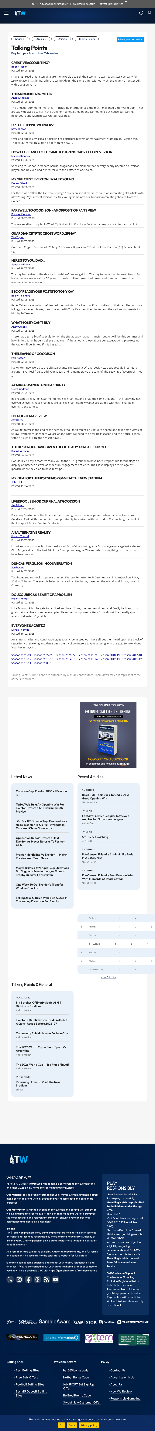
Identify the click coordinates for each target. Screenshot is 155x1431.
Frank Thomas (20, 598)
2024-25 (41, 39)
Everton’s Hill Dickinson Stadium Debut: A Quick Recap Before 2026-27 (42, 1021)
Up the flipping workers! (32, 125)
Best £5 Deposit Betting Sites (31, 1393)
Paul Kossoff (18, 358)
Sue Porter (17, 567)
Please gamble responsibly (54, 4)
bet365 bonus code (75, 1370)
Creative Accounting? (30, 63)
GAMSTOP (117, 1238)
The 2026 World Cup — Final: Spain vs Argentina (41, 1049)
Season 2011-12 (132, 659)
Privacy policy (89, 1425)
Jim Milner (17, 505)
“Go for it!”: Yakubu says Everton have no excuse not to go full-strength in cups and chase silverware (41, 825)
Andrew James (20, 97)
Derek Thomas (20, 629)
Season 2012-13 (110, 659)
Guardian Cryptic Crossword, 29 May (43, 233)
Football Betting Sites (30, 1384)
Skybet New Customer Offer (82, 1402)
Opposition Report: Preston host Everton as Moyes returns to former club (40, 841)
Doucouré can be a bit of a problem (41, 595)
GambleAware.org (124, 1218)
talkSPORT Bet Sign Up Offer (78, 1386)
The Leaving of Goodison (33, 354)
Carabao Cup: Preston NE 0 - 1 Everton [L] (41, 793)
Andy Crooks (19, 326)
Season (19, 39)
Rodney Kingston (21, 214)
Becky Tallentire (20, 295)
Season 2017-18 (132, 655)
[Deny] (150, 1423)
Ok (61, 1425)
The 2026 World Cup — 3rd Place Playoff (42, 1064)
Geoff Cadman (20, 389)
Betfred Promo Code (77, 1395)
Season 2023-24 (21, 655)
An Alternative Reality (31, 532)
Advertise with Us (122, 1377)
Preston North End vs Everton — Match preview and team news (41, 856)
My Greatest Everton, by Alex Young (42, 179)
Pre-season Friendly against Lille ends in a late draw (107, 856)
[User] (149, 13)
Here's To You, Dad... (28, 260)
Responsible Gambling (125, 1398)
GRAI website (123, 1301)
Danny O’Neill (19, 183)
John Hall (16, 482)
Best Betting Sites (27, 1370)
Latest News (21, 777)
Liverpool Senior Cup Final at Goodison (45, 501)
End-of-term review (29, 416)
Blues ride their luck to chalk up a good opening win (105, 796)
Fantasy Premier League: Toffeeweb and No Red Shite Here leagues (105, 817)
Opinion (62, 39)
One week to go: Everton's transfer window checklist (39, 886)
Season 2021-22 (66, 655)
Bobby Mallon (19, 66)
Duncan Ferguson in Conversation (41, 564)
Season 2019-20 (88, 655)
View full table (108, 977)
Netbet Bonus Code (76, 1377)
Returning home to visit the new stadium (38, 1083)
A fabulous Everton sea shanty (38, 385)
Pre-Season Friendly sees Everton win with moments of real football (107, 877)
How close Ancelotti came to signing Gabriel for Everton (61, 152)
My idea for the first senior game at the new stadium (56, 478)
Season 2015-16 (43, 659)
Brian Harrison (20, 451)
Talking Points (87, 39)
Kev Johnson (18, 129)
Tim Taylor (17, 237)
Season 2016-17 (21, 659)
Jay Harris (17, 420)
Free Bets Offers (27, 1377)
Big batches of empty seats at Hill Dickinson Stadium (38, 1004)
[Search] (141, 13)
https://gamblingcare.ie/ (63, 1270)
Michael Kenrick (20, 156)
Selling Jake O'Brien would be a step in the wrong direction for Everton (41, 899)
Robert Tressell (20, 536)
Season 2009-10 (43, 663)
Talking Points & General (31, 984)
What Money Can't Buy (30, 323)
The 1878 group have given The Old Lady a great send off (59, 447)
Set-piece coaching (95, 837)
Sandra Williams (20, 264)
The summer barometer (31, 94)
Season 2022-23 (43, 655)
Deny (72, 1425)
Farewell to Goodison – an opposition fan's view (53, 210)
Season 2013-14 (88, 659)
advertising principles (111, 4)
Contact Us (117, 1370)
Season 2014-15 (66, 659)
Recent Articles (90, 777)
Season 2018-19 (110, 655)
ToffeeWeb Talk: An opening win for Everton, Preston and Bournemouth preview (40, 808)
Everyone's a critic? (28, 626)
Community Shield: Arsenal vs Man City (42, 1033)
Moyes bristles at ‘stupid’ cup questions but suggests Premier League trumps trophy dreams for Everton (42, 871)
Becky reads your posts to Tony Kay (42, 291)
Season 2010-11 (21, 663)
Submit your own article (130, 39)
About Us (116, 1384)
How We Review (121, 1391)
